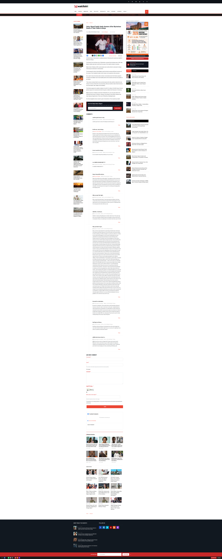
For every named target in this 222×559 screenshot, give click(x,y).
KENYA (91, 11)
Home (75, 11)
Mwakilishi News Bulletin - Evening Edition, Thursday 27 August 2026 (140, 105)
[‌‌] (128, 1)
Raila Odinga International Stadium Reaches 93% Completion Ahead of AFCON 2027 (78, 135)
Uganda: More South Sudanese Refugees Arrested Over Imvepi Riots (140, 111)
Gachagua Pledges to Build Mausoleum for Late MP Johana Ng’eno (78, 122)
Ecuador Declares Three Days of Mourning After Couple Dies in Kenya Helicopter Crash (78, 97)
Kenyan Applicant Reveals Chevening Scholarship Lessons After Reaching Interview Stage (78, 56)
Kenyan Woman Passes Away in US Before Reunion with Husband (91, 479)
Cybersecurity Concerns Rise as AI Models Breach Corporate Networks (139, 175)
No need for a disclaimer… (98, 301)
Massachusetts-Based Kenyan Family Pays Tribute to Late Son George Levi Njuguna (139, 150)
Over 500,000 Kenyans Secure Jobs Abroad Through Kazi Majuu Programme (144, 14)
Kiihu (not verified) (96, 176)
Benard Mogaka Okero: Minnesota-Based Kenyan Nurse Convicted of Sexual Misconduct (87, 540)
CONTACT (125, 11)
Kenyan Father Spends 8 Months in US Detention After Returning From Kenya (87, 546)
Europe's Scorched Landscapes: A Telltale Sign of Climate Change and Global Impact (140, 181)
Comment (88, 371)
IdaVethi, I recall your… (97, 211)
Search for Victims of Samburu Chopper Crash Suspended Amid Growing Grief (140, 138)
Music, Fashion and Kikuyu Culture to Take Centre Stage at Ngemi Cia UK (87, 14)
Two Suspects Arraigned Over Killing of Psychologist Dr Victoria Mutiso (78, 109)
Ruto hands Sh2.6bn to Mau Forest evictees (139, 91)
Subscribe (117, 108)
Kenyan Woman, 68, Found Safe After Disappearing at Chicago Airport (91, 506)
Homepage (88, 369)
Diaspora (91, 22)
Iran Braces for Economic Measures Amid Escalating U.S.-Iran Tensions (78, 30)
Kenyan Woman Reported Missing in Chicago (104, 506)
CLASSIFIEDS (119, 11)
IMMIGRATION (86, 11)
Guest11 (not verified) (97, 131)
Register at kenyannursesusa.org (137, 58)
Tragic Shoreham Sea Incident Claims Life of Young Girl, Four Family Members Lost (140, 132)
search (146, 12)
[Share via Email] (10, 558)
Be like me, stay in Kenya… (98, 129)
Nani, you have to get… (97, 226)
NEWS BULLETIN (102, 11)
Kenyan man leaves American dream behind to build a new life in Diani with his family (87, 528)
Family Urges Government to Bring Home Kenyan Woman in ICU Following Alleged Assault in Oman (78, 149)
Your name (88, 357)
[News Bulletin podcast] (147, 1)
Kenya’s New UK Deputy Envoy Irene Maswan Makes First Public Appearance (78, 43)
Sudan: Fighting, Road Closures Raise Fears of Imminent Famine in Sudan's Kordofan (139, 98)
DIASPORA (80, 11)
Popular (134, 70)
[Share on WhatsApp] (8, 558)
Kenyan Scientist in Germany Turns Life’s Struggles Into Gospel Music (140, 163)
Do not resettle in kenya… (98, 150)
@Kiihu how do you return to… (99, 337)
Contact (219, 557)
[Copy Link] (12, 558)
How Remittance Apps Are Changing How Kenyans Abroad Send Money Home (78, 202)
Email (87, 362)
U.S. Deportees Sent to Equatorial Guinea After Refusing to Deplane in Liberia (78, 214)
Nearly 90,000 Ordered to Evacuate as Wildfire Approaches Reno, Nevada (78, 177)
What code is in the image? (91, 394)
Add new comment (112, 55)
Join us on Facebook (92, 420)
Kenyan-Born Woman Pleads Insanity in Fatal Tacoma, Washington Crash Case (78, 83)
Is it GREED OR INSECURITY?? (99, 162)
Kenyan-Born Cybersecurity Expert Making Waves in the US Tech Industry (104, 492)
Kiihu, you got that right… (98, 195)
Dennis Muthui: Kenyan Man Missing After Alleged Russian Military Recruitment (116, 493)
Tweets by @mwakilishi (130, 117)
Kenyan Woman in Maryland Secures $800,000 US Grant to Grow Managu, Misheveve (87, 534)
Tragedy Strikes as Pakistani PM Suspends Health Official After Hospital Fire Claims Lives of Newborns (78, 163)
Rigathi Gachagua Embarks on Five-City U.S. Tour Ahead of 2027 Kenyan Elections (116, 507)
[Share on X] (6, 558)
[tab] (129, 70)
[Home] (81, 7)
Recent (128, 70)
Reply (119, 125)
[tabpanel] (137, 92)
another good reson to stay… (99, 117)
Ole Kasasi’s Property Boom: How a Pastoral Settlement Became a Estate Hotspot (115, 14)
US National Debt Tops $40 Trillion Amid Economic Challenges (77, 190)
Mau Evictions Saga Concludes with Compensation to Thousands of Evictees (78, 70)
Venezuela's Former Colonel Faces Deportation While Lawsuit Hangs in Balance (139, 84)
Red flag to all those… (97, 322)
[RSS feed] (143, 1)
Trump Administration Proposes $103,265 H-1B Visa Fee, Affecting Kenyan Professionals (140, 126)
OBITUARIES (113, 11)
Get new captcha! (86, 392)
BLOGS (108, 11)
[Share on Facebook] (4, 558)
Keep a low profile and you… (98, 174)
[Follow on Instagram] (15, 558)
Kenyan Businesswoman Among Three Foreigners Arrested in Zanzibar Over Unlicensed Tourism (139, 169)
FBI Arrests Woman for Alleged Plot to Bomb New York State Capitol (139, 144)
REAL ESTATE (96, 11)
